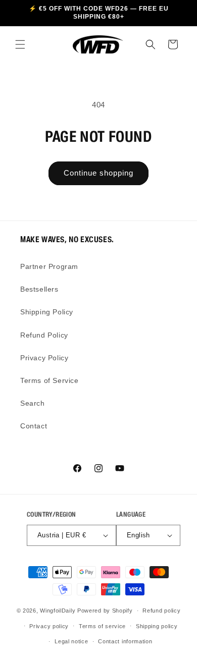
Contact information (125, 641)
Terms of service (102, 626)
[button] (20, 44)
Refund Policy (44, 335)
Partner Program (49, 266)
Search (32, 403)
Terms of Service (49, 380)
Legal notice (71, 641)
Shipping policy (157, 626)
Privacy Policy (44, 358)
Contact (33, 426)
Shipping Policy (46, 312)
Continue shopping (98, 173)
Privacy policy (49, 626)
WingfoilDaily (57, 610)
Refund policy (161, 610)
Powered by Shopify (105, 610)
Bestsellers (39, 289)
